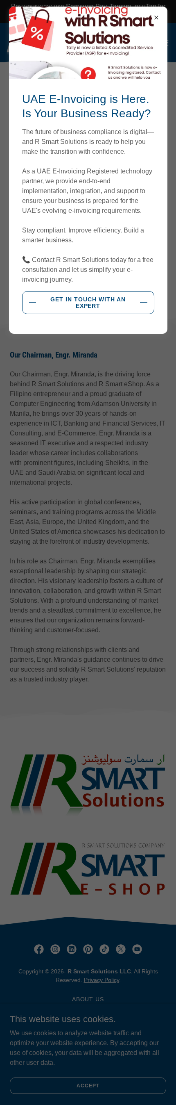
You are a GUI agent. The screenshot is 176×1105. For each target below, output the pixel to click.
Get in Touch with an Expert (88, 302)
